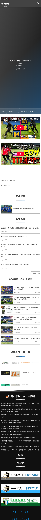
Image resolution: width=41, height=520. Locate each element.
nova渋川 (5, 3)
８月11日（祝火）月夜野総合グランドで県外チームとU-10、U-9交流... (20, 255)
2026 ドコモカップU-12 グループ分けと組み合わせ (26, 328)
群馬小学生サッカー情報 (21, 396)
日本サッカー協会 (20, 512)
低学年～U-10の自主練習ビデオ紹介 (23, 209)
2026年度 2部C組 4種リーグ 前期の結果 (27, 338)
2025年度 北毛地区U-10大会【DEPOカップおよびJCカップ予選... (26, 298)
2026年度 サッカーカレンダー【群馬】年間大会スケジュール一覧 (20, 450)
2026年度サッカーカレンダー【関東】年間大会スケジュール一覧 (20, 446)
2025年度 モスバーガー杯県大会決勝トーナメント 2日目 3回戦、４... (26, 318)
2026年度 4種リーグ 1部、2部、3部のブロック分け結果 (26, 288)
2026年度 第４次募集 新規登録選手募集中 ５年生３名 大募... (20, 228)
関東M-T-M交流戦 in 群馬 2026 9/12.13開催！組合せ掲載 (18, 437)
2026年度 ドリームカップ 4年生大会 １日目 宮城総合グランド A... (20, 245)
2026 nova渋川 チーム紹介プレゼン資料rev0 (15, 264)
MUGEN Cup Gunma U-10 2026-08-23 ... (14, 236)
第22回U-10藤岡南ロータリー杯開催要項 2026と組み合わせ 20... (26, 308)
